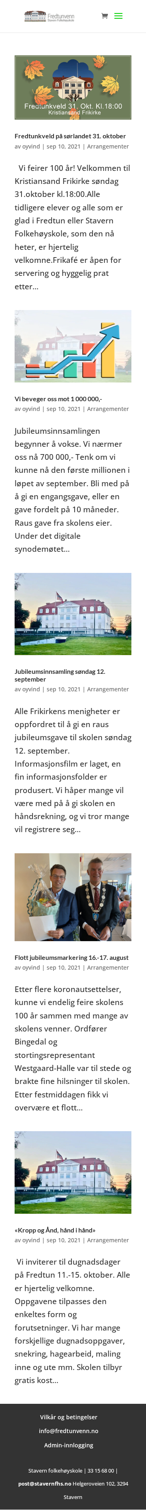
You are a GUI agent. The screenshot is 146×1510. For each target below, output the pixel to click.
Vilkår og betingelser (68, 1417)
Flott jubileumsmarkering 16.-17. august (72, 957)
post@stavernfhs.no (44, 1483)
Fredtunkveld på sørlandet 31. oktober (70, 136)
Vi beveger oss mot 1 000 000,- (58, 398)
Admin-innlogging (68, 1445)
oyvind (31, 146)
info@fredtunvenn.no (69, 1431)
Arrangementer (108, 146)
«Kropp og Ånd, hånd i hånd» (55, 1230)
